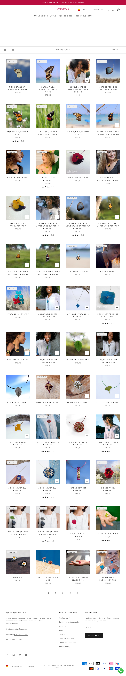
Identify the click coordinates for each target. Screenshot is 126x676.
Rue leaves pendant (18, 360)
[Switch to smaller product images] (9, 50)
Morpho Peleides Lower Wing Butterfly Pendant (78, 225)
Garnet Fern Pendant (48, 402)
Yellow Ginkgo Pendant (18, 443)
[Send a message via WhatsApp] (121, 671)
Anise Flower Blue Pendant (18, 489)
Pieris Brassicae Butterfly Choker (18, 88)
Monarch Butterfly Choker (18, 133)
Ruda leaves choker (18, 178)
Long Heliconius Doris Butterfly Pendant (48, 273)
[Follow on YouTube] (26, 655)
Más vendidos (40, 16)
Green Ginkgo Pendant (108, 402)
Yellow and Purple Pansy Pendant (18, 224)
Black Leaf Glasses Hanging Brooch (48, 533)
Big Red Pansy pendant (108, 489)
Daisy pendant (108, 272)
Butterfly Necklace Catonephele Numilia (108, 133)
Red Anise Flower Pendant (78, 443)
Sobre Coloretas (84, 16)
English (96, 10)
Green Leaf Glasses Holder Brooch (18, 533)
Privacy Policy (64, 646)
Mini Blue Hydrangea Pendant (78, 315)
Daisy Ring (18, 577)
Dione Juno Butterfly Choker (78, 133)
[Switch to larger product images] (5, 50)
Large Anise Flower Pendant (108, 443)
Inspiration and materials (69, 622)
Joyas (53, 16)
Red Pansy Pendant (78, 178)
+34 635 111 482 (21, 634)
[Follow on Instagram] (13, 655)
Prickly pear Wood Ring (48, 579)
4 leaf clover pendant (48, 179)
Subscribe (94, 635)
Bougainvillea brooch (78, 535)
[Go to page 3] (77, 593)
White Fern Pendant (78, 402)
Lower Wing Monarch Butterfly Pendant (18, 273)
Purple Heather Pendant (78, 489)
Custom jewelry (65, 618)
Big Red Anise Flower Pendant (48, 443)
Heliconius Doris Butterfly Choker (48, 133)
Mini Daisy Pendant (78, 272)
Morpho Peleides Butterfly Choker (108, 88)
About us (62, 626)
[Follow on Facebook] (7, 655)
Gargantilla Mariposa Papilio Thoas (48, 89)
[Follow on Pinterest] (20, 655)
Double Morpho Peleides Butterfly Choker (78, 89)
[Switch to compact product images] (13, 50)
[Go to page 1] (48, 593)
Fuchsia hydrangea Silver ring (78, 579)
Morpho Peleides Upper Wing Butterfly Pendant (48, 225)
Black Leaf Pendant (18, 402)
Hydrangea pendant (18, 314)
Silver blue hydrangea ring (108, 579)
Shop (15, 24)
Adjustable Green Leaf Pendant (48, 315)
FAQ (61, 630)
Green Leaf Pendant (78, 360)
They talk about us (66, 638)
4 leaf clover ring (108, 534)
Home (8, 24)
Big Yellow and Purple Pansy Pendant (108, 179)
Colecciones (65, 16)
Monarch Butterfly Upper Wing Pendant (108, 224)
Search (62, 634)
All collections (27, 24)
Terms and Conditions (67, 642)
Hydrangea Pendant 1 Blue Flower (108, 315)
